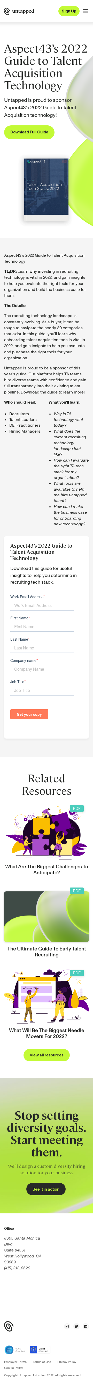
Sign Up (69, 11)
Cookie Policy (13, 1368)
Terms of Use (42, 1362)
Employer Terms (15, 1362)
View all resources (47, 1055)
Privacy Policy (66, 1362)
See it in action (46, 1189)
